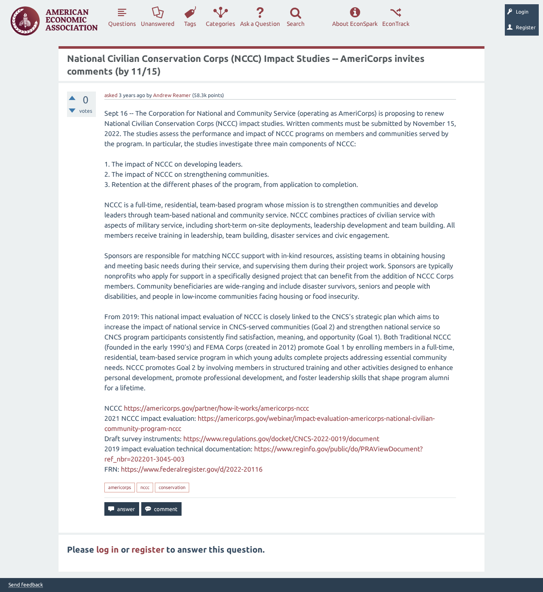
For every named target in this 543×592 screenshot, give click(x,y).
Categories (220, 23)
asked (111, 95)
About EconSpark (355, 23)
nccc (144, 487)
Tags (190, 23)
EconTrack (395, 23)
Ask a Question (260, 23)
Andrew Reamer (172, 95)
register (148, 549)
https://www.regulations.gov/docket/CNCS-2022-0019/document (281, 438)
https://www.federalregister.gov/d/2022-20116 (192, 469)
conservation (172, 487)
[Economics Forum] (54, 21)
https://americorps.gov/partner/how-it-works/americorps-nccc (216, 408)
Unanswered (157, 23)
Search (296, 23)
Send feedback (25, 584)
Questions (122, 23)
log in (107, 549)
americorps (119, 487)
